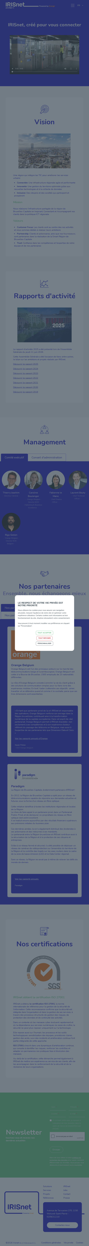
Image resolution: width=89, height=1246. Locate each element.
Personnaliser (44, 643)
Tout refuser (44, 638)
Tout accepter (44, 633)
